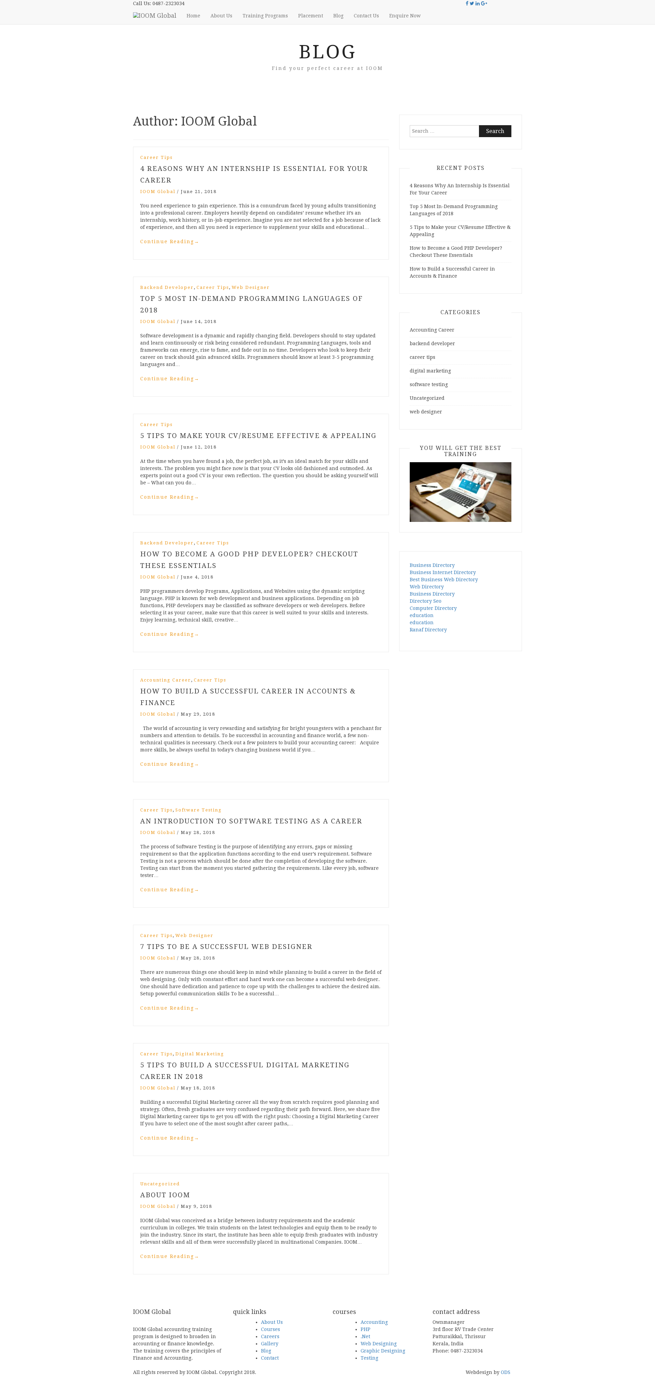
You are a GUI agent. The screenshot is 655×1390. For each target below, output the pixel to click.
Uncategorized (160, 1183)
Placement (310, 15)
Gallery (269, 1343)
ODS (505, 1372)
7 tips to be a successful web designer (226, 946)
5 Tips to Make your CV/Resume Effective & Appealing (258, 435)
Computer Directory (433, 608)
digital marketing (199, 1053)
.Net (365, 1336)
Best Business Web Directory (444, 579)
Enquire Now (405, 15)
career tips (156, 157)
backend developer (167, 287)
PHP (365, 1329)
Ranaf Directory (428, 629)
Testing (369, 1358)
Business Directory (432, 565)
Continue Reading (170, 241)
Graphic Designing (383, 1351)
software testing (198, 810)
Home (193, 15)
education (422, 615)
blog (327, 52)
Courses (270, 1329)
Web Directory (427, 586)
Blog (338, 15)
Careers (270, 1336)
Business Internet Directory (443, 572)
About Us (221, 15)
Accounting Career (165, 680)
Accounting (374, 1322)
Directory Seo (425, 601)
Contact (270, 1358)
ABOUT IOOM (165, 1195)
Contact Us (366, 15)
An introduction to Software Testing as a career (251, 821)
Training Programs (265, 15)
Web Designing (379, 1343)
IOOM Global (157, 191)
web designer (251, 287)
